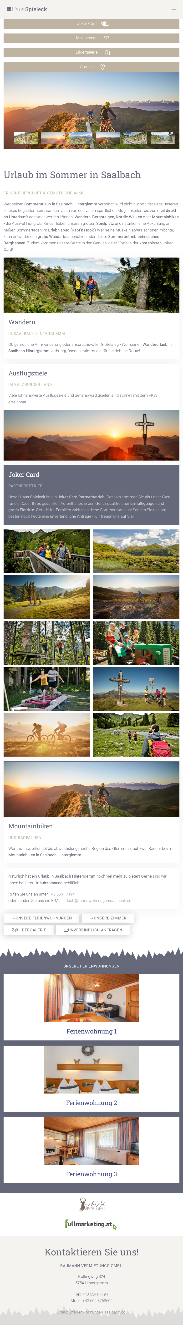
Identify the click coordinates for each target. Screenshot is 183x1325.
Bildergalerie (31, 930)
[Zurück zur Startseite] (27, 9)
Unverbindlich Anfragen (95, 930)
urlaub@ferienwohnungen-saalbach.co (97, 900)
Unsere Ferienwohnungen (44, 918)
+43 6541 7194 (62, 894)
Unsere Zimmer (110, 918)
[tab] (26, 138)
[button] (173, 9)
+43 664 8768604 (97, 1300)
